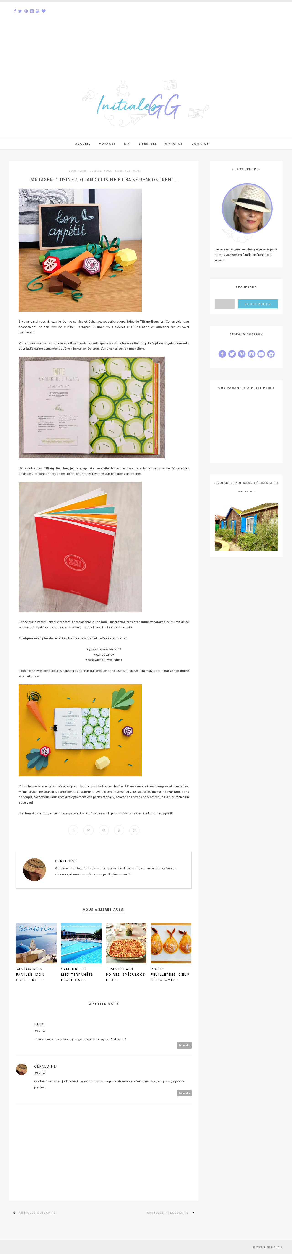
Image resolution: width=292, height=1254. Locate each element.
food (108, 170)
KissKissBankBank (136, 813)
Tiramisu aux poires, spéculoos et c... (125, 974)
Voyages (107, 143)
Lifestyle (148, 143)
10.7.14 (39, 1031)
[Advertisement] (137, 34)
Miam (137, 170)
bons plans (78, 170)
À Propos (174, 143)
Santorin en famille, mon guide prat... (30, 974)
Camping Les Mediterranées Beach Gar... (77, 974)
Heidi (39, 1024)
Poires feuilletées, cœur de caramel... (170, 974)
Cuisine (96, 170)
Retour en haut (266, 1247)
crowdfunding (135, 343)
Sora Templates (40, 1247)
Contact (200, 143)
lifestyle (122, 170)
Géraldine (66, 861)
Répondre (184, 1045)
